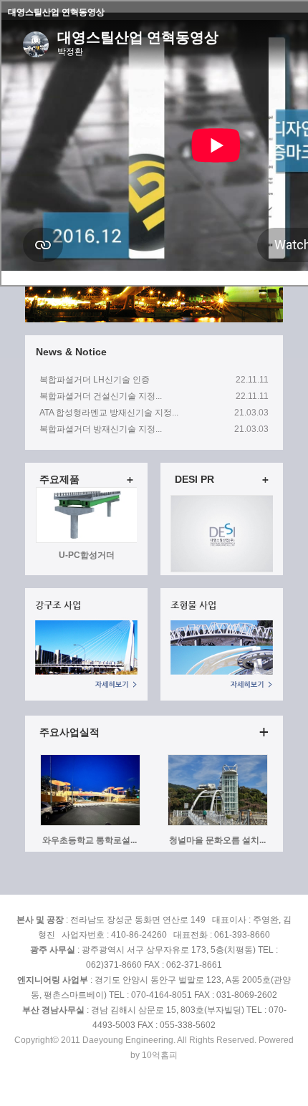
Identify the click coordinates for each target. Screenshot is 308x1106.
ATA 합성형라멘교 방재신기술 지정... (108, 413)
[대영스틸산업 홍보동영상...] (222, 569)
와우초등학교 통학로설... (89, 840)
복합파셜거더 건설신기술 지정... (100, 396)
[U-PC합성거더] (87, 495)
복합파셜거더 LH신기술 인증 (94, 380)
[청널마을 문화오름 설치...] (218, 823)
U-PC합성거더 (87, 508)
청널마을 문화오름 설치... (217, 840)
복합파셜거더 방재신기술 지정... (100, 429)
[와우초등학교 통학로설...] (90, 823)
